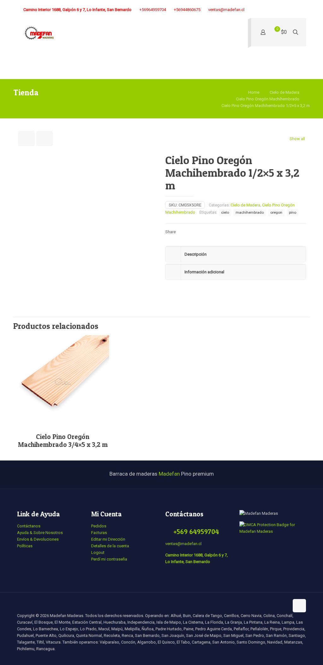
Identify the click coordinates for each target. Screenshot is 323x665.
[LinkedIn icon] (288, 10)
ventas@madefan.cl (226, 9)
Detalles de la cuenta (110, 545)
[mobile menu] (237, 33)
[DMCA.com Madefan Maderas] (272, 531)
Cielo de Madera (284, 92)
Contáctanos (28, 526)
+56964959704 (152, 9)
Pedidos (98, 526)
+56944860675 (187, 9)
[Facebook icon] (248, 10)
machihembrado (250, 212)
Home (253, 92)
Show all (297, 138)
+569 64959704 (196, 532)
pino (292, 212)
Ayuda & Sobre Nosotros (40, 532)
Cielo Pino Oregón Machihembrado (267, 99)
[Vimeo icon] (264, 10)
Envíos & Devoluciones (38, 539)
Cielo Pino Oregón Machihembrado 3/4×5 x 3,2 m (63, 440)
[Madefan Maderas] (39, 33)
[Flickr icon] (280, 10)
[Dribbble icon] (296, 10)
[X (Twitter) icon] (256, 10)
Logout (97, 552)
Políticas (24, 545)
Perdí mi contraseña (109, 559)
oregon (276, 212)
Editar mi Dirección (108, 539)
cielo (225, 212)
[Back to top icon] (299, 605)
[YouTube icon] (272, 10)
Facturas (99, 532)
